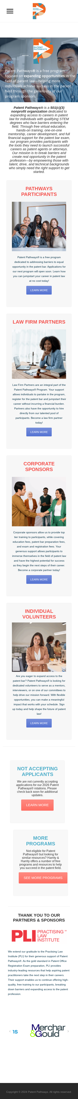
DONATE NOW (25, 55)
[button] (10, 1031)
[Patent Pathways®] (39, 11)
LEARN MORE (39, 290)
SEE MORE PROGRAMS (43, 878)
